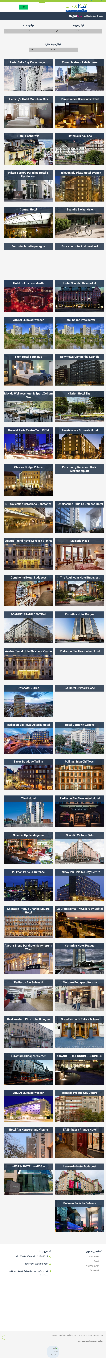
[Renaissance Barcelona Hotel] (79, 112)
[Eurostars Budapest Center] (28, 1069)
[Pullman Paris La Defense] (79, 1216)
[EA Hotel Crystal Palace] (79, 701)
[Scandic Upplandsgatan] (28, 848)
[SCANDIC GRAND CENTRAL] (28, 627)
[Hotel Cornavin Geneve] (79, 738)
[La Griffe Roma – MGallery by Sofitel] (79, 922)
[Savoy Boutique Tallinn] (28, 774)
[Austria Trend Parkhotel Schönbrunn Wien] (28, 958)
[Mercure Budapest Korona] (79, 995)
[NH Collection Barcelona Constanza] (28, 517)
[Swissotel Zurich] (28, 701)
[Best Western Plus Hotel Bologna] (28, 1032)
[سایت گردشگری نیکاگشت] (75, 8)
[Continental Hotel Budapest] (28, 590)
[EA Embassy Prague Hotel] (79, 1142)
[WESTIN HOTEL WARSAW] (28, 1179)
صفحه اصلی (94, 1256)
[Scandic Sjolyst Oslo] (79, 222)
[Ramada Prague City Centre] (79, 1106)
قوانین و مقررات (92, 1265)
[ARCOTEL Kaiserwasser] (28, 333)
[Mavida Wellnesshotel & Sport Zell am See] (28, 406)
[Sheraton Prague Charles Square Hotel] (28, 922)
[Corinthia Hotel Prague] (79, 627)
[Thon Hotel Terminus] (28, 370)
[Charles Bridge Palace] (28, 480)
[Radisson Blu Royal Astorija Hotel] (28, 738)
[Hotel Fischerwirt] (28, 149)
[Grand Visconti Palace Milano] (79, 1032)
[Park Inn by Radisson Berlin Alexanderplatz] (79, 480)
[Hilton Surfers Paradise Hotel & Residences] (28, 186)
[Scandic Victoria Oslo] (79, 848)
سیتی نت (81, 1341)
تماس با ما (94, 1270)
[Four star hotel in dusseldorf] (79, 259)
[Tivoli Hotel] (28, 811)
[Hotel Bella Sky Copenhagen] (28, 75)
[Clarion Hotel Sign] (79, 406)
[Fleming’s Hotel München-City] (28, 112)
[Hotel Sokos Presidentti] (28, 296)
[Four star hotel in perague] (28, 259)
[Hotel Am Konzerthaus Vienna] (28, 1142)
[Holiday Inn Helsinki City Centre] (79, 885)
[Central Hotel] (28, 222)
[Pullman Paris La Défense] (28, 885)
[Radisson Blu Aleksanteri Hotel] (79, 664)
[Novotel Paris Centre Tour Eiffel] (28, 443)
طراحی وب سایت (96, 1341)
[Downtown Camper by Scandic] (79, 370)
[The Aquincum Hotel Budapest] (79, 590)
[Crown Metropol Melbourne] (79, 75)
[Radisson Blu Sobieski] (28, 995)
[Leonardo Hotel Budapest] (79, 1179)
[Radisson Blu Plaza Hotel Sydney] (79, 186)
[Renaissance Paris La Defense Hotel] (79, 517)
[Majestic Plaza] (79, 554)
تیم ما (96, 1261)
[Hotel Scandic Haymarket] (79, 296)
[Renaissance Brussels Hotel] (79, 443)
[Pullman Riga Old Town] (79, 774)
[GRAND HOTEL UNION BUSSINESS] (79, 1069)
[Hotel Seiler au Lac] (79, 149)
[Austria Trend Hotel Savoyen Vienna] (28, 554)
